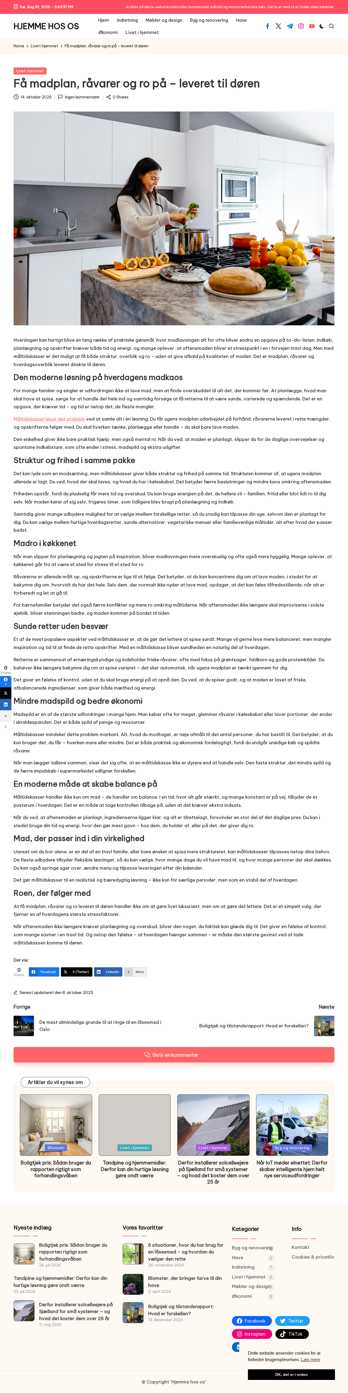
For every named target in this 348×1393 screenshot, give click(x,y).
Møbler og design (251, 1286)
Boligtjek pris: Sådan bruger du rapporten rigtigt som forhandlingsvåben (56, 1169)
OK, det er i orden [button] (291, 1374)
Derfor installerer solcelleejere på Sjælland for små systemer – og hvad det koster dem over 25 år (213, 1172)
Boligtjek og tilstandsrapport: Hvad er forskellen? (181, 1310)
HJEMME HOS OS (46, 26)
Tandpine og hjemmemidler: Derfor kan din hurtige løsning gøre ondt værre (135, 1169)
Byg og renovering (292, 1147)
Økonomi (56, 1147)
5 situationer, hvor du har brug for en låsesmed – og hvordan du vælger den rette (185, 1252)
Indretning (243, 1267)
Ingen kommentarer (82, 97)
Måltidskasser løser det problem (49, 419)
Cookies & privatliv (313, 1257)
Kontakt (300, 1247)
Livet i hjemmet (30, 71)
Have (237, 1258)
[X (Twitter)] (5, 693)
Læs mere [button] (310, 1359)
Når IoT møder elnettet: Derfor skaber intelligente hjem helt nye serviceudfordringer (292, 1169)
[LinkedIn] (5, 704)
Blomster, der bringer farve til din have (185, 1281)
